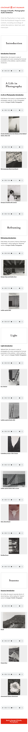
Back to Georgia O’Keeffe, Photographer (14, 721)
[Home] (12, 7)
